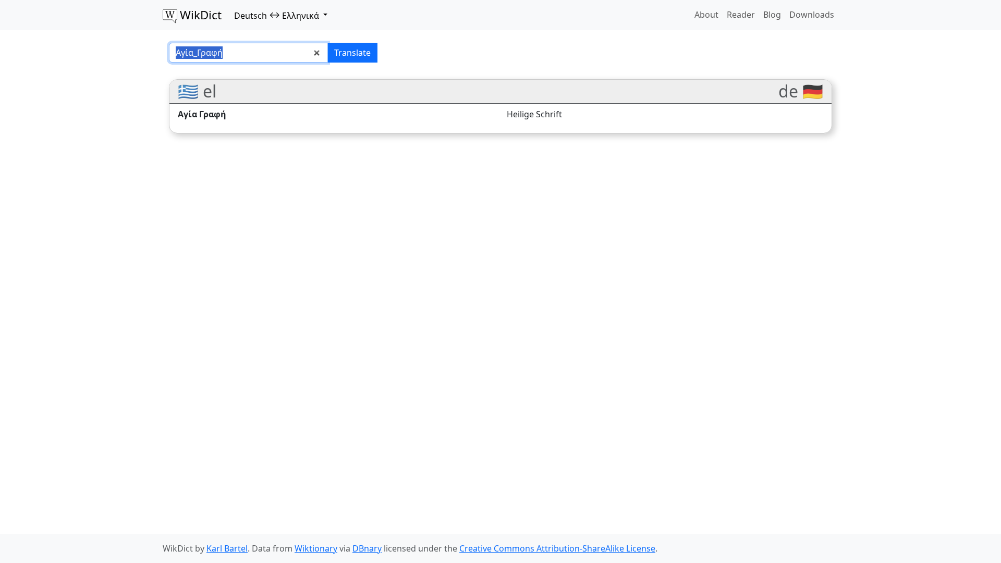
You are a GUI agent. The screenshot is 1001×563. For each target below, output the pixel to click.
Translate (352, 52)
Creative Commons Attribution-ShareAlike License (557, 548)
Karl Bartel (227, 548)
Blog (772, 14)
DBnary (367, 548)
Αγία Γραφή (202, 114)
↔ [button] (276, 15)
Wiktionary (316, 548)
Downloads (811, 14)
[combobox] (248, 53)
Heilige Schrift (534, 114)
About (706, 14)
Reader (741, 14)
